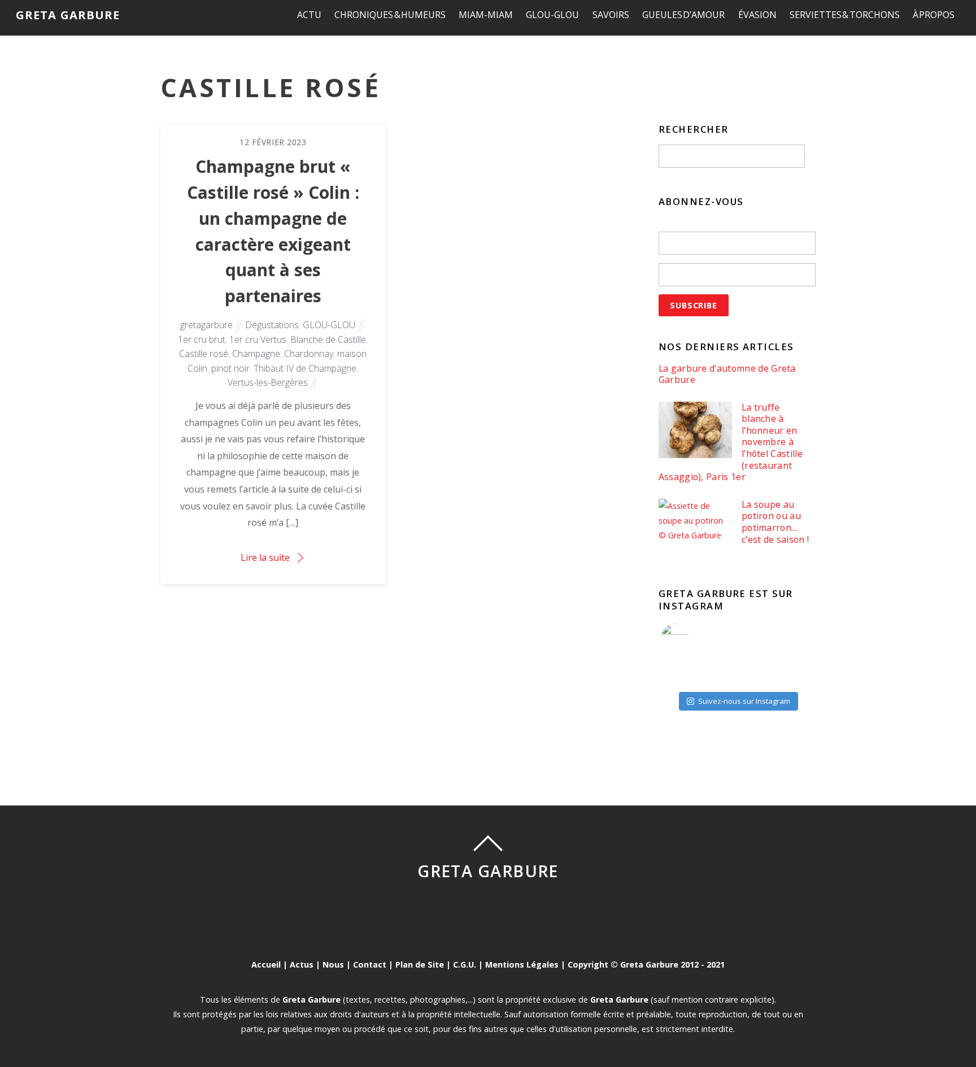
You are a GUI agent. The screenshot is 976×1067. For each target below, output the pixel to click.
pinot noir (230, 368)
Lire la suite (265, 557)
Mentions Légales (522, 964)
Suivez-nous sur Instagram (744, 701)
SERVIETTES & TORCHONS (845, 14)
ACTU (309, 14)
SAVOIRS (610, 14)
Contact (369, 964)
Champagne (256, 353)
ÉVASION (757, 14)
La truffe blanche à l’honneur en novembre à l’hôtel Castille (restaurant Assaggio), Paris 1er (731, 442)
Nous (333, 964)
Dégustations (272, 325)
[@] (692, 638)
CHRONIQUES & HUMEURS (390, 14)
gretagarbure (206, 325)
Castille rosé (203, 353)
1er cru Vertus (257, 339)
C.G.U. (464, 964)
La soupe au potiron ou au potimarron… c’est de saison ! (775, 522)
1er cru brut (201, 339)
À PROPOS (934, 14)
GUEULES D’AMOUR (683, 14)
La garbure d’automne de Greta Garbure (727, 374)
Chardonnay (308, 353)
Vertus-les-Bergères (268, 382)
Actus (301, 964)
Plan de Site (419, 964)
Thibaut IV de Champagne (305, 368)
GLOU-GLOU (552, 14)
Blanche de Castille (328, 339)
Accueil (266, 964)
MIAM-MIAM (486, 14)
